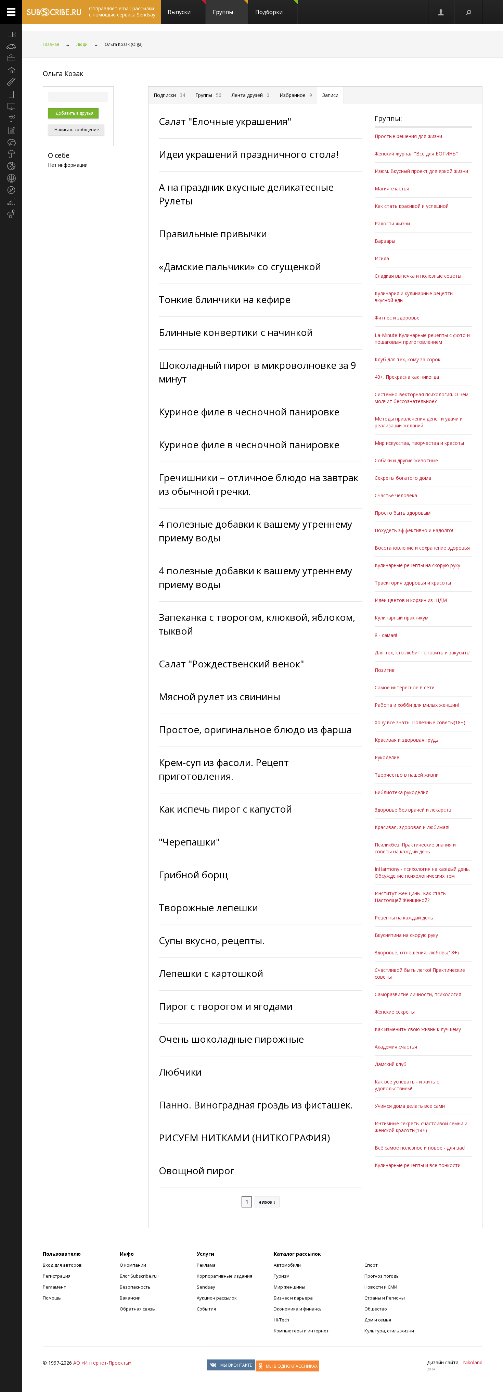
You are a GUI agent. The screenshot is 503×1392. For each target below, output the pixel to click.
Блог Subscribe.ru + (140, 1276)
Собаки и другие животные (406, 460)
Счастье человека (396, 495)
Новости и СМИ (380, 1287)
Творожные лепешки (208, 907)
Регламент (54, 1287)
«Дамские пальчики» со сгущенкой (240, 266)
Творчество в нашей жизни (407, 775)
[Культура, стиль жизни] (11, 118)
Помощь (52, 1298)
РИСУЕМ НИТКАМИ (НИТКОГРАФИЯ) (244, 1137)
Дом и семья (377, 1320)
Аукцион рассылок (217, 1298)
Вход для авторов (62, 1265)
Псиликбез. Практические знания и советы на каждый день (415, 848)
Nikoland (472, 1362)
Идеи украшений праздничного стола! (248, 154)
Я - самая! (386, 635)
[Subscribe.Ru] (54, 12)
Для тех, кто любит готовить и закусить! (422, 652)
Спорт (371, 1265)
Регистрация (56, 1276)
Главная (51, 44)
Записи (330, 95)
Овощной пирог (196, 1170)
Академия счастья (396, 1046)
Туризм (281, 1276)
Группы (223, 12)
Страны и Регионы (384, 1298)
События (206, 1309)
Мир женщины (289, 1287)
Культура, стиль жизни (389, 1331)
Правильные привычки (213, 233)
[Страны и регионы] (11, 178)
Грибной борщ (193, 874)
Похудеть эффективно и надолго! (414, 530)
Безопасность (135, 1287)
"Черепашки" (189, 841)
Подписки (169, 95)
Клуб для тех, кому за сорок (407, 359)
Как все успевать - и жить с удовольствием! (407, 1085)
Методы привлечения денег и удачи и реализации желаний (419, 422)
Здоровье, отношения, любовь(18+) (417, 952)
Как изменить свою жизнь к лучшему (418, 1029)
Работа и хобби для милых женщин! (417, 705)
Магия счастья (392, 188)
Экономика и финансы (298, 1309)
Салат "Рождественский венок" (231, 663)
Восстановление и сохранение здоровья (422, 547)
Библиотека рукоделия (401, 792)
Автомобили (287, 1265)
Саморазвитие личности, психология (418, 994)
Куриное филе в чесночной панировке (249, 411)
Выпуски (179, 12)
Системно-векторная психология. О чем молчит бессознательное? (421, 397)
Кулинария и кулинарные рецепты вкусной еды (414, 296)
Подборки (269, 12)
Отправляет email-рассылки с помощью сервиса (122, 11)
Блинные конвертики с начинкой (236, 332)
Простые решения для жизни (408, 136)
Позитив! (385, 670)
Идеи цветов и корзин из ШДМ (411, 600)
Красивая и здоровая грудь (406, 740)
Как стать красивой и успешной (412, 206)
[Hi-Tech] (11, 94)
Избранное (296, 95)
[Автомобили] (11, 46)
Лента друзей (250, 95)
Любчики (180, 1071)
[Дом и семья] (11, 70)
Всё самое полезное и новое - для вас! (420, 1147)
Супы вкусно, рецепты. (212, 940)
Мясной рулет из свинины (219, 696)
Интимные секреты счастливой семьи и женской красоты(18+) (421, 1126)
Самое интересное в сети (405, 687)
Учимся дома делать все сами (410, 1106)
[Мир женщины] (11, 82)
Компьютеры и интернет (301, 1331)
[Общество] (11, 142)
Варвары (385, 241)
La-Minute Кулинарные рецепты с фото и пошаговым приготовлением (422, 338)
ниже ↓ (267, 1202)
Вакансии (130, 1298)
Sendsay (206, 1287)
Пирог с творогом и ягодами (226, 1006)
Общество (375, 1309)
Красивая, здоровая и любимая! (412, 827)
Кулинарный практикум (401, 617)
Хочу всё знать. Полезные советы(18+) (420, 722)
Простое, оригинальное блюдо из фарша (255, 729)
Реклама (206, 1265)
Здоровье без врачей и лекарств (413, 809)
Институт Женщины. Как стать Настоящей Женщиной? (410, 896)
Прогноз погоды (382, 1276)
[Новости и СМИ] (11, 130)
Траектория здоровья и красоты (413, 582)
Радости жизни (392, 223)
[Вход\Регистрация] (441, 12)
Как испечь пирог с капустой (225, 808)
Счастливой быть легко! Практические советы (420, 973)
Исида (382, 258)
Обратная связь (137, 1309)
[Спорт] (11, 166)
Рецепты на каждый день (404, 917)
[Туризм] (11, 190)
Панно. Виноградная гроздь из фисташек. (256, 1104)
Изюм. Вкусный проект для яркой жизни (421, 171)
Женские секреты (395, 1011)
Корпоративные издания (224, 1276)
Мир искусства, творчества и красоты (419, 443)
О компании (133, 1265)
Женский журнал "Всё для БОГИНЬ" (416, 153)
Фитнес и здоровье (397, 317)
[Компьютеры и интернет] (11, 106)
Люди (82, 44)
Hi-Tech (281, 1320)
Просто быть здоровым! (403, 513)
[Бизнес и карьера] (11, 58)
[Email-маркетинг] (11, 214)
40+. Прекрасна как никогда (407, 377)
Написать (76, 130)
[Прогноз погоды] (11, 154)
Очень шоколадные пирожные (231, 1038)
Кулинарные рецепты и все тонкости (418, 1165)
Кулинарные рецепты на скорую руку (417, 565)
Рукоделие (387, 757)
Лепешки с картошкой (211, 973)
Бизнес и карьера (293, 1298)
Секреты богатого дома (403, 478)
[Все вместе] (11, 34)
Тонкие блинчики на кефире (225, 299)
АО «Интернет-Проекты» (102, 1362)
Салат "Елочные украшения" (225, 121)
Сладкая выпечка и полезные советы (418, 276)
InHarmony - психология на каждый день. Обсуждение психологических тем (422, 872)
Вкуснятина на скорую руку (406, 935)
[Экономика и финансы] (11, 202)
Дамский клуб (391, 1064)
